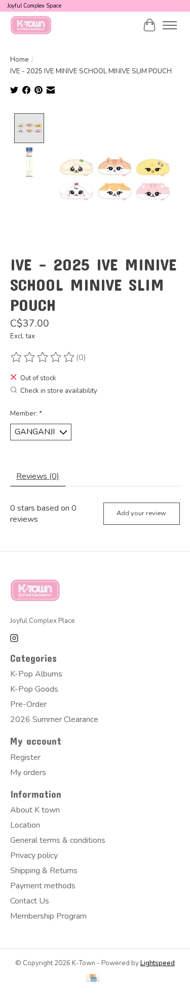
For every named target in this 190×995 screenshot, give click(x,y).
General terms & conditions (57, 840)
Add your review (141, 513)
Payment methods (42, 885)
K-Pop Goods (34, 689)
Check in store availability (58, 390)
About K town (35, 810)
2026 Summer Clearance (54, 719)
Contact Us (29, 901)
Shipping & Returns (44, 870)
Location (25, 825)
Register (25, 757)
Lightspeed (157, 963)
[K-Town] (31, 25)
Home (19, 59)
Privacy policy (34, 855)
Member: (26, 413)
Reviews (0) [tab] (37, 476)
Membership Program (48, 916)
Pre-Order (28, 704)
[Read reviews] (43, 357)
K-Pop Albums (36, 674)
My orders (28, 772)
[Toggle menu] (170, 25)
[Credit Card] (93, 979)
